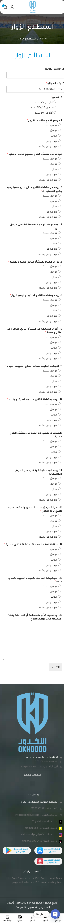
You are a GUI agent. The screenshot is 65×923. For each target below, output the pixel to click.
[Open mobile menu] (60, 6)
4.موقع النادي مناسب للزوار (44, 120)
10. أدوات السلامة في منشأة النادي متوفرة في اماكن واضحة (34, 331)
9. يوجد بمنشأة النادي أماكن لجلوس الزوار (36, 295)
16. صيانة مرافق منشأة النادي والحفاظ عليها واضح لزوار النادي (34, 509)
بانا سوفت (21, 907)
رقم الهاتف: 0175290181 (46, 762)
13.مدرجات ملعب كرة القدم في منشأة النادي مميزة (36, 435)
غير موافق (52, 141)
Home (43, 39)
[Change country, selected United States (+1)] (60, 89)
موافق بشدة (50, 125)
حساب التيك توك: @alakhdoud (39, 841)
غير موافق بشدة (48, 146)
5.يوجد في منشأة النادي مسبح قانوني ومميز (34, 154)
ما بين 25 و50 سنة (42, 108)
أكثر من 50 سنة (44, 113)
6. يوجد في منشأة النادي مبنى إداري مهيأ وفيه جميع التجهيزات (34, 189)
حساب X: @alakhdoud (44, 822)
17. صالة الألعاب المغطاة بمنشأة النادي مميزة (33, 545)
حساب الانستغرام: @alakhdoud (39, 834)
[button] (32, 783)
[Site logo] (33, 7)
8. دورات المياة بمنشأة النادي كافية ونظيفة (35, 262)
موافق (54, 130)
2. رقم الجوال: (55, 83)
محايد (54, 136)
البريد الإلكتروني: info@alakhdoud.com (39, 766)
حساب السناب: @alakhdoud (41, 828)
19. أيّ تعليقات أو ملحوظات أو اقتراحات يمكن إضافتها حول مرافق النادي (34, 617)
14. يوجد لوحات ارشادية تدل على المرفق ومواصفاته (38, 472)
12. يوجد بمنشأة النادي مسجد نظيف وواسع (34, 399)
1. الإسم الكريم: (54, 69)
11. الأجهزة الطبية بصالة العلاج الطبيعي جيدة (34, 366)
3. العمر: (56, 98)
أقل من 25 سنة (44, 102)
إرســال (56, 667)
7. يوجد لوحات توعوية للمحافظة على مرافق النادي (36, 227)
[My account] (12, 6)
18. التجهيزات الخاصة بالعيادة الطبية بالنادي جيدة (35, 580)
